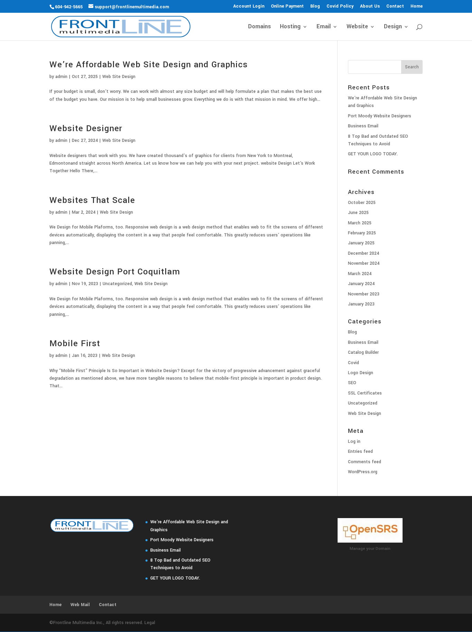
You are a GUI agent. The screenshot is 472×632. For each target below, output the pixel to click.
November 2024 (363, 263)
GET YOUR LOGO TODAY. (373, 154)
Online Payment (287, 6)
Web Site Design (118, 77)
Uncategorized (117, 284)
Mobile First (74, 344)
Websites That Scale (92, 200)
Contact (395, 6)
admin (61, 77)
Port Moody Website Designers (379, 116)
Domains (259, 27)
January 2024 (361, 284)
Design (393, 27)
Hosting (290, 27)
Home (416, 6)
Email (324, 27)
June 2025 (358, 213)
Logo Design (360, 373)
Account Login (248, 6)
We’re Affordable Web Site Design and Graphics (148, 65)
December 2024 (363, 253)
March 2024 (359, 274)
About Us (370, 6)
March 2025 (359, 223)
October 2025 (362, 203)
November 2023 (363, 294)
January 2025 (361, 243)
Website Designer (85, 129)
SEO (352, 383)
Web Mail (80, 605)
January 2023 (361, 304)
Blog (315, 6)
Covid (353, 363)
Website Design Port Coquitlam (114, 272)
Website (357, 27)
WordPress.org (362, 472)
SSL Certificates (365, 393)
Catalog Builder (363, 352)
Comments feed (364, 462)
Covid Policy (340, 6)
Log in (354, 441)
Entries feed (360, 451)
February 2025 (362, 233)
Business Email (363, 126)
